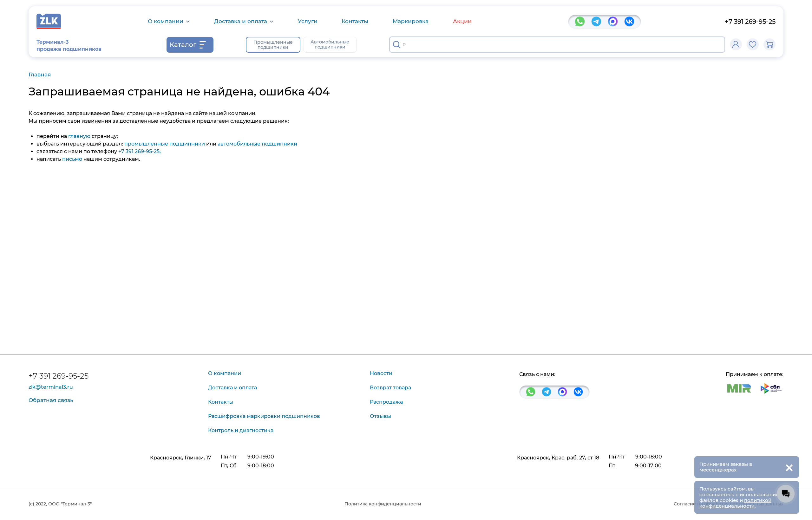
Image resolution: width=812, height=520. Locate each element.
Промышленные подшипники (273, 44)
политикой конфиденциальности (735, 503)
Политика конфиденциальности (382, 504)
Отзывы (380, 416)
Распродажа (386, 402)
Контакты (355, 21)
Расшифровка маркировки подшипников (264, 416)
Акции (462, 21)
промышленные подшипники (164, 144)
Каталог (183, 45)
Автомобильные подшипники (330, 44)
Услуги (308, 21)
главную (79, 136)
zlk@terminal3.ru (51, 387)
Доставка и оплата (240, 21)
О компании (165, 21)
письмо (72, 159)
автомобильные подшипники (257, 144)
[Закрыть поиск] (716, 44)
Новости (381, 373)
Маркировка (411, 21)
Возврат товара (390, 388)
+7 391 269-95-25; (139, 151)
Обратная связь (51, 400)
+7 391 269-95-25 (750, 21)
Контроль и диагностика (240, 430)
